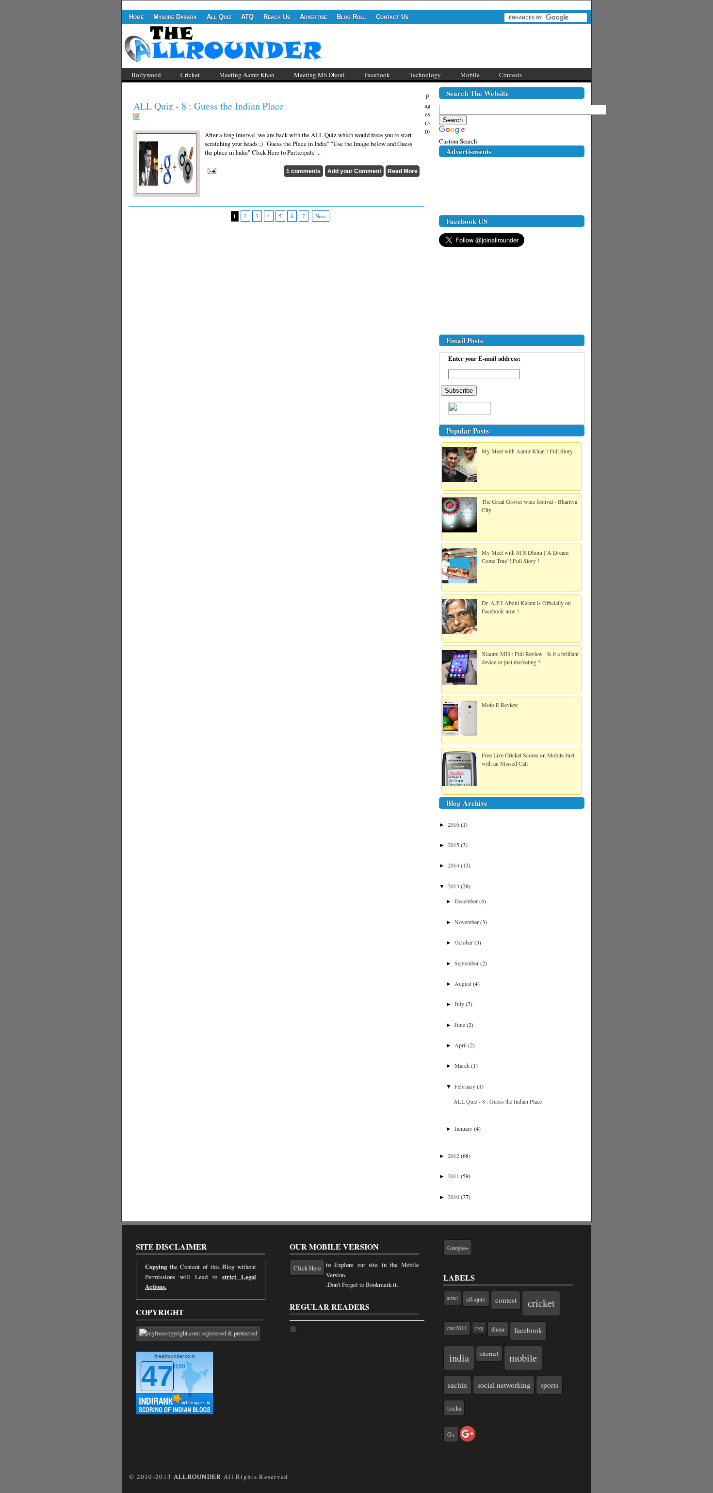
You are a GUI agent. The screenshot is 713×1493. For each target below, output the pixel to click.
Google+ (458, 1247)
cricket (541, 1303)
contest (506, 1300)
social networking (504, 1385)
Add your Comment (354, 171)
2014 (454, 865)
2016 (454, 824)
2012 (454, 1155)
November (467, 922)
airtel (452, 1297)
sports (549, 1385)
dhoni (498, 1329)
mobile (523, 1358)
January (464, 1128)
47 (157, 1376)
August (463, 983)
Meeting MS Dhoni (319, 74)
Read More (403, 171)
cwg (479, 1327)
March (462, 1065)
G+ (451, 1434)
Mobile (470, 74)
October (464, 942)
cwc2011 (457, 1328)
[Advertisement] (298, 4)
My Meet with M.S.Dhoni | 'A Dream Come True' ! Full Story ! (525, 556)
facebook (528, 1330)
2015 (454, 845)
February (465, 1086)
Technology (425, 74)
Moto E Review (500, 704)
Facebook (377, 74)
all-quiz (476, 1299)
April (461, 1045)
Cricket (190, 74)
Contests (510, 74)
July (460, 1004)
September (467, 963)
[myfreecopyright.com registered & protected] (198, 1333)
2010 (454, 1197)
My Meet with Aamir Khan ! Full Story (527, 451)
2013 (454, 886)
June (460, 1024)
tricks (454, 1408)
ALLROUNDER (198, 1476)
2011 (454, 1176)
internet (489, 1353)
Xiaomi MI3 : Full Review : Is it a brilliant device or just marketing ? (530, 658)
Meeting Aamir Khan (247, 74)
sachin (457, 1385)
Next (320, 216)
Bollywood (146, 74)
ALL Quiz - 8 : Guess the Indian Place (208, 105)
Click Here (307, 1268)
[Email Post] (210, 169)
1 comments (303, 171)
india (459, 1358)
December (466, 901)
